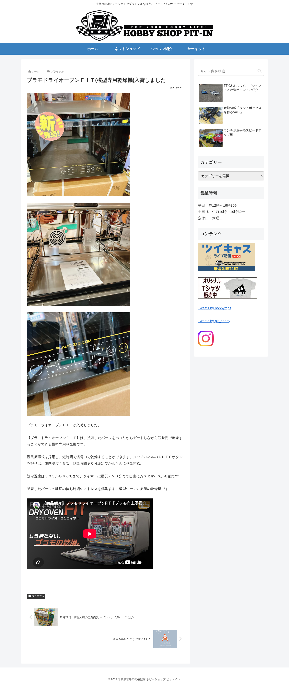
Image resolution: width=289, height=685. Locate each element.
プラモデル (38, 596)
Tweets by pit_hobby (214, 321)
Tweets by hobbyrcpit (214, 308)
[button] (259, 71)
